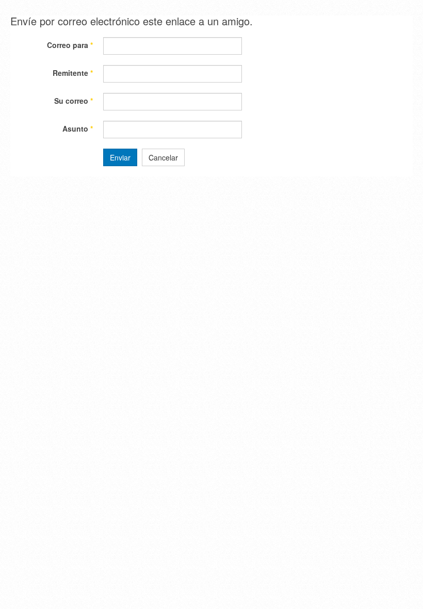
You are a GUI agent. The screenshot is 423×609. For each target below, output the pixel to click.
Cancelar (163, 157)
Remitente (73, 73)
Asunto (77, 128)
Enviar (120, 157)
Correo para (70, 45)
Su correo (73, 100)
